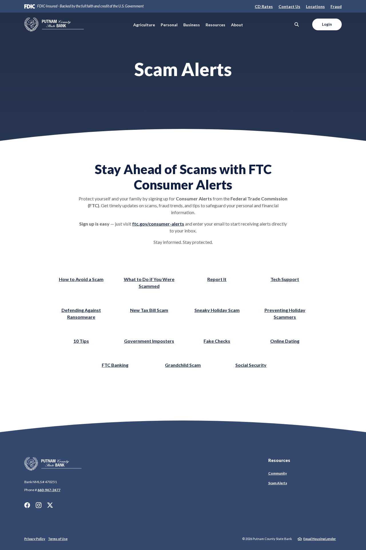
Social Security (250, 365)
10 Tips (81, 341)
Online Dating (284, 341)
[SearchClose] (297, 24)
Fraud (336, 6)
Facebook (27, 505)
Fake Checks (217, 341)
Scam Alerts (277, 483)
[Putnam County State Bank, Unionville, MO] (54, 24)
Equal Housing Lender (319, 539)
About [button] (237, 24)
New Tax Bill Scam (149, 310)
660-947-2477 (48, 490)
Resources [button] (215, 24)
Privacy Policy (34, 539)
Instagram (38, 505)
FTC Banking (115, 365)
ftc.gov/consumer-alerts (158, 223)
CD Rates (264, 6)
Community (277, 473)
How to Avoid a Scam (81, 279)
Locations (315, 6)
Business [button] (191, 24)
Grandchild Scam (183, 365)
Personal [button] (169, 24)
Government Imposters (149, 341)
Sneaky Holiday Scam (217, 310)
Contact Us (289, 6)
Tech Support (284, 279)
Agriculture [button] (144, 24)
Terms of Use (57, 539)
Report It (216, 279)
